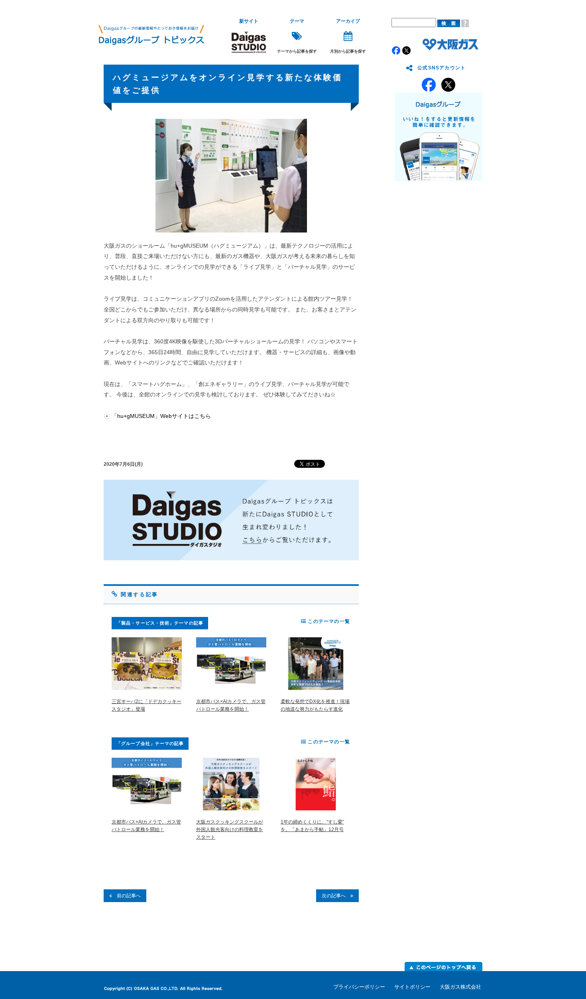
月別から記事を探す (348, 36)
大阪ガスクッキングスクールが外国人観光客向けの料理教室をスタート (229, 829)
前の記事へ (126, 896)
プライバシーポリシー (359, 987)
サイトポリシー (412, 987)
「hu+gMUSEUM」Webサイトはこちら (161, 416)
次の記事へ (336, 896)
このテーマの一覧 (328, 621)
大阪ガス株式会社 (460, 987)
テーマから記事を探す (297, 36)
